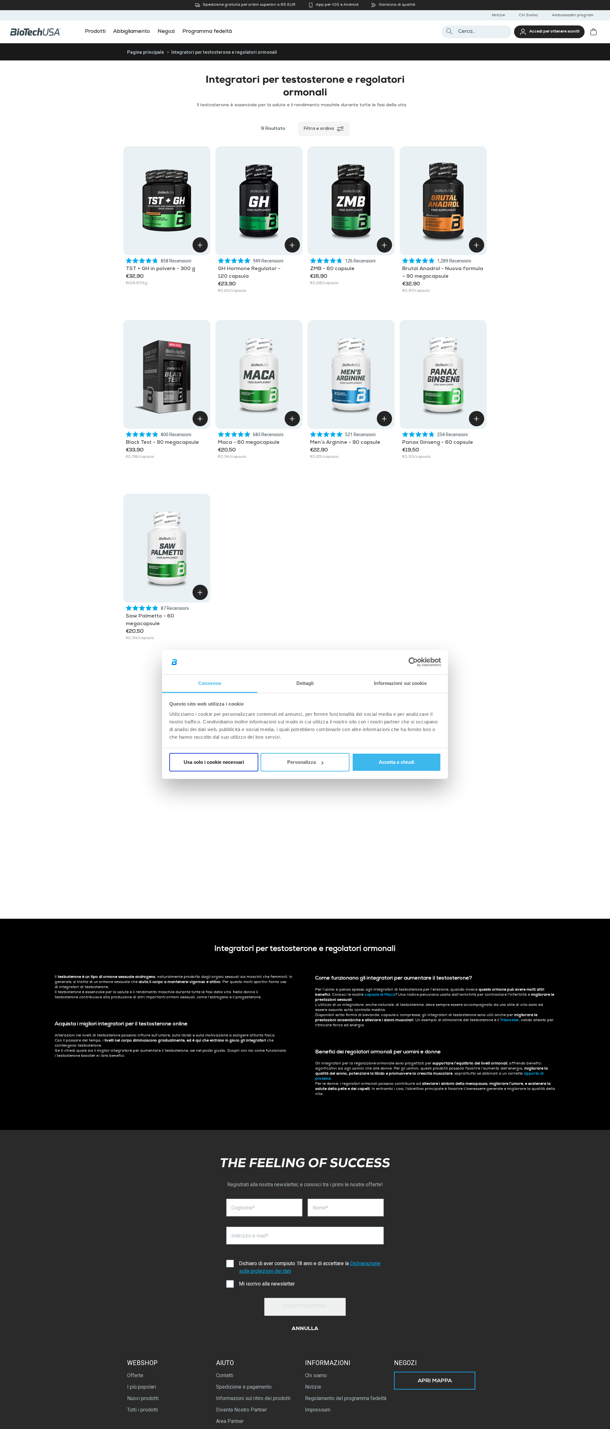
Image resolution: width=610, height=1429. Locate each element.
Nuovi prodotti (143, 1398)
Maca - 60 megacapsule (249, 442)
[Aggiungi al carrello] (200, 245)
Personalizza (301, 762)
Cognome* (243, 1208)
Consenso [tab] (209, 683)
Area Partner (230, 1421)
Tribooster (509, 1020)
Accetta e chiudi (396, 762)
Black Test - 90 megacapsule (162, 442)
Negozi (405, 1363)
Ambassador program (572, 15)
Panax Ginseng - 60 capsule (437, 442)
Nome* (320, 1208)
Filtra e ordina (318, 129)
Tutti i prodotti (142, 1410)
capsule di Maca (379, 995)
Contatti (224, 1375)
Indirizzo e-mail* (249, 1236)
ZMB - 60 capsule (332, 269)
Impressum (317, 1410)
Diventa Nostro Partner (241, 1410)
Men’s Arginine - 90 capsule (345, 442)
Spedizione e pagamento (244, 1387)
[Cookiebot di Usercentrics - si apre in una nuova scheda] (413, 662)
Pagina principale (145, 52)
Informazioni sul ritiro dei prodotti (253, 1398)
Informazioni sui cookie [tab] (400, 683)
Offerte (135, 1375)
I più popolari (141, 1387)
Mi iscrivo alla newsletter (267, 1284)
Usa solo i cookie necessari (214, 762)
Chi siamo (316, 1375)
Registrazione (305, 1306)
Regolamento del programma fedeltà (345, 1398)
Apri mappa (435, 1381)
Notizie (498, 15)
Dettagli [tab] (305, 683)
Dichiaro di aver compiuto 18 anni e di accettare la (309, 1267)
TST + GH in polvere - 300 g (160, 269)
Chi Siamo (528, 15)
